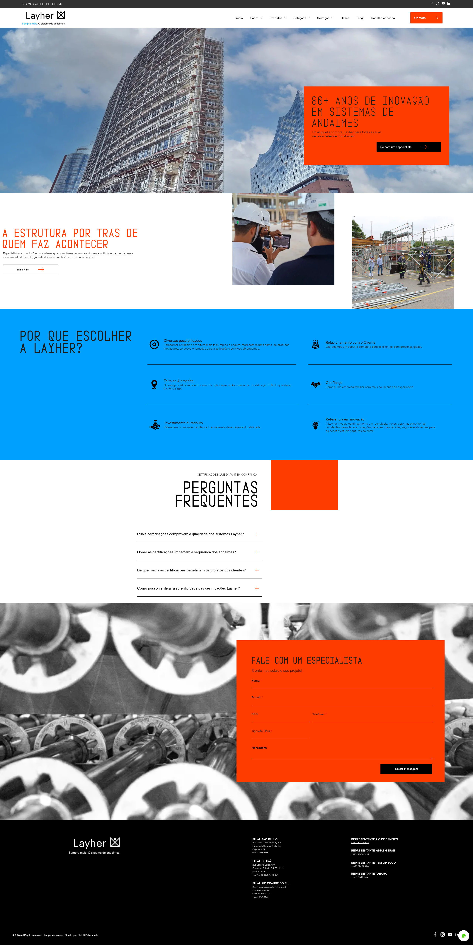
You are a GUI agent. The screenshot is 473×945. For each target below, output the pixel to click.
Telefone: (318, 714)
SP (23, 4)
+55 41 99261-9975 (359, 876)
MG (30, 4)
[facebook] (432, 4)
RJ (36, 4)
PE (48, 4)
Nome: (255, 680)
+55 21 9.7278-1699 (360, 842)
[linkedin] (448, 4)
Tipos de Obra (260, 731)
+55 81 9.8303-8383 (360, 865)
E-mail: (256, 697)
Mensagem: (259, 748)
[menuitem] (239, 18)
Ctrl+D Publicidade (87, 935)
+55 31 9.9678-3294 (360, 854)
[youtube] (443, 4)
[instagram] (437, 4)
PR (42, 4)
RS (60, 4)
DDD (254, 714)
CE (54, 4)
